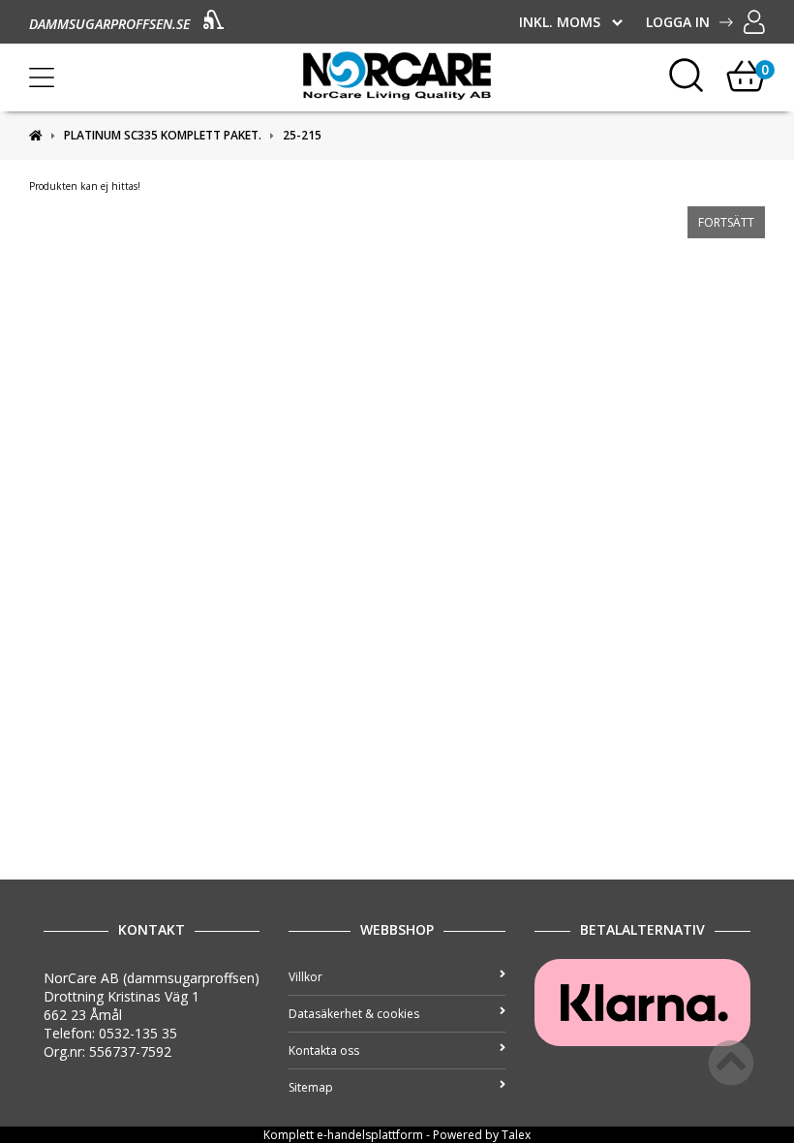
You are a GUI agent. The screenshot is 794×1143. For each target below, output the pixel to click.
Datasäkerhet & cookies (354, 1013)
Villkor (305, 977)
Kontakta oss (324, 1050)
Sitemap (311, 1087)
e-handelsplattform (370, 1135)
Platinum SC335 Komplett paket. (162, 135)
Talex (516, 1135)
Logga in (678, 22)
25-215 (302, 135)
